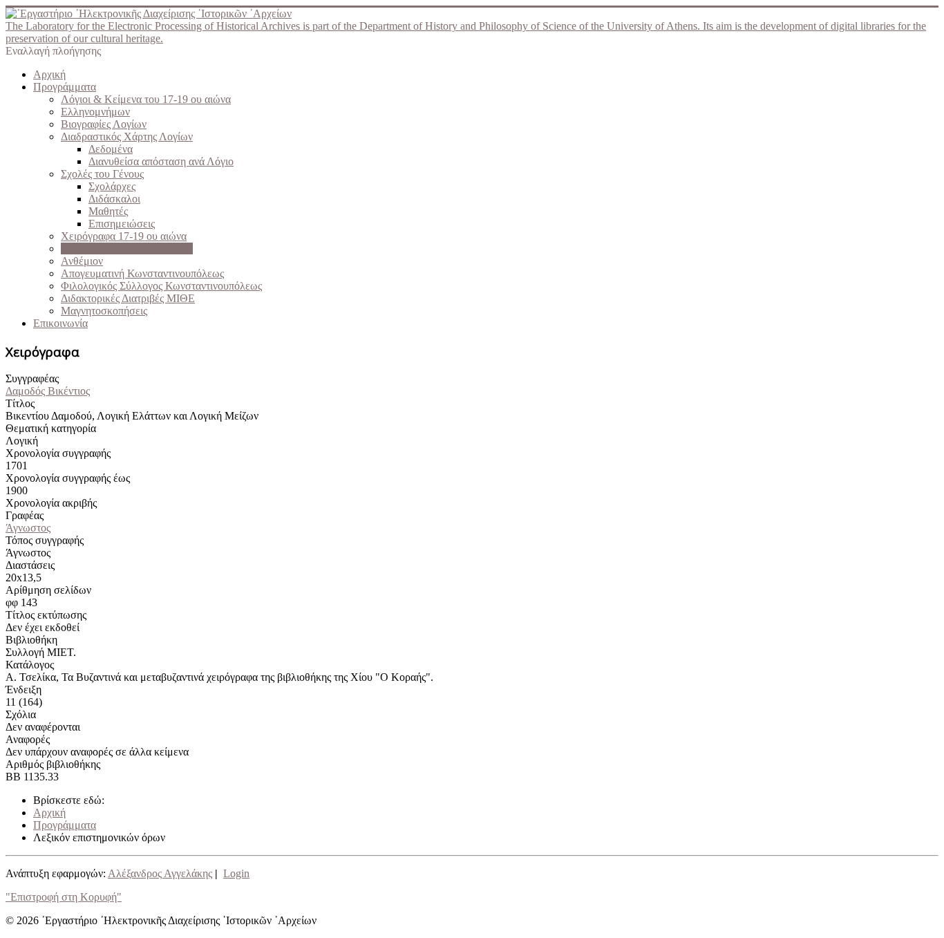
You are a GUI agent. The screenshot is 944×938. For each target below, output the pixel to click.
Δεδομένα (110, 149)
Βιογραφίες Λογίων (104, 124)
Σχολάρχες (111, 186)
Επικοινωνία (60, 323)
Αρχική (49, 74)
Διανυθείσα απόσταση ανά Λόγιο (161, 161)
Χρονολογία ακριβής (51, 503)
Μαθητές (108, 211)
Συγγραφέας (32, 378)
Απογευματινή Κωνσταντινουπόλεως (142, 273)
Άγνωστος (28, 528)
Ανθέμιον (82, 261)
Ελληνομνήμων (95, 112)
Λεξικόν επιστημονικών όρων (127, 248)
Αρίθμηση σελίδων (48, 590)
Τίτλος (20, 403)
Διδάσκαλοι (114, 199)
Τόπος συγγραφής (45, 540)
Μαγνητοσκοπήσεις (104, 311)
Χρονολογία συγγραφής (58, 453)
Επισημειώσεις (121, 223)
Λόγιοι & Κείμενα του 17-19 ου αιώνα (146, 99)
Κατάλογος (30, 664)
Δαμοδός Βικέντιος (48, 391)
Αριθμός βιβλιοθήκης (53, 764)
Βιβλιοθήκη (31, 640)
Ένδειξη (23, 689)
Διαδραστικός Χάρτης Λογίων (127, 136)
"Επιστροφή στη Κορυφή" (64, 897)
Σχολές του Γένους (102, 174)
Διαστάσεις (30, 565)
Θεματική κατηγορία (51, 428)
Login (236, 873)
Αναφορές (28, 739)
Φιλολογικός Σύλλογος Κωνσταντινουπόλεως (161, 286)
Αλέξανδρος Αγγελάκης (160, 873)
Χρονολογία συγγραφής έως (68, 478)
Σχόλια (21, 714)
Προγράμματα (64, 87)
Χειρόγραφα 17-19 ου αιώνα (124, 236)
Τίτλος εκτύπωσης (46, 615)
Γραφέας (25, 515)
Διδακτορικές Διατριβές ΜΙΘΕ (128, 298)
